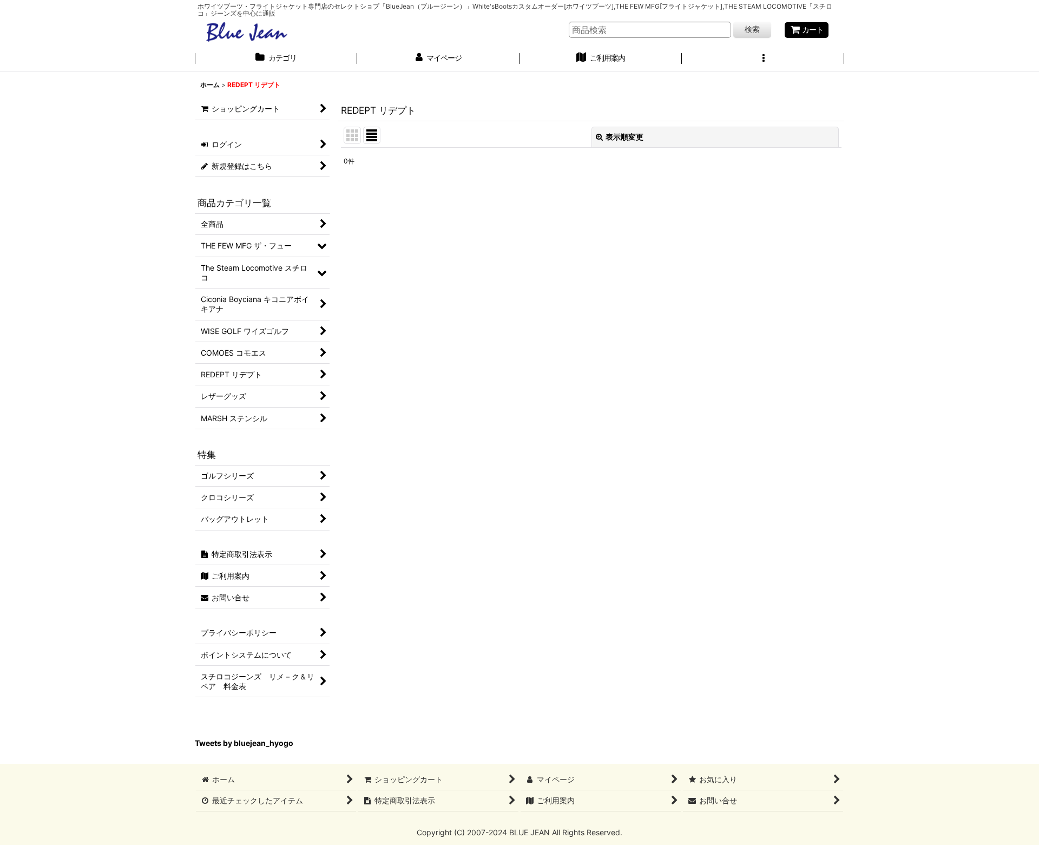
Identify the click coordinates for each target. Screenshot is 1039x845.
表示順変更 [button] (624, 136)
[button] (763, 59)
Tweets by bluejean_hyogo (244, 743)
